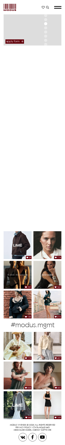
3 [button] (45, 19)
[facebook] (33, 437)
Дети (45, 143)
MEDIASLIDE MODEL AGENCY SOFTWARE (32, 430)
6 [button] (45, 32)
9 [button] (45, 44)
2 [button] (45, 15)
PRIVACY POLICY (23, 427)
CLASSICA (45, 76)
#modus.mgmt (32, 324)
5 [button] (45, 28)
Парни (45, 100)
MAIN (45, 66)
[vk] (23, 437)
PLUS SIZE (45, 73)
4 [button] (45, 23)
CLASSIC (45, 112)
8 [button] (45, 40)
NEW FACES (45, 69)
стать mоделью (41, 427)
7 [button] (45, 36)
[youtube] (42, 437)
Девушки (45, 60)
